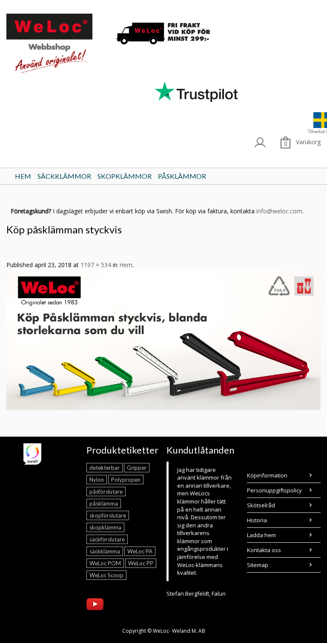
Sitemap (257, 565)
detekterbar (104, 467)
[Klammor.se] (56, 45)
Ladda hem (261, 535)
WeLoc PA (139, 551)
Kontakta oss (264, 550)
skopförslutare (107, 515)
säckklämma (104, 551)
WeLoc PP (140, 563)
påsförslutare (106, 491)
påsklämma (103, 503)
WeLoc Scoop (106, 575)
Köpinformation (267, 475)
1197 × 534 (95, 265)
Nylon (96, 479)
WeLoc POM (105, 563)
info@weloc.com (279, 211)
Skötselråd (261, 505)
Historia (257, 520)
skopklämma (105, 527)
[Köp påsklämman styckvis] (163, 339)
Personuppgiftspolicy (274, 490)
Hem (125, 265)
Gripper (136, 467)
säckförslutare (107, 539)
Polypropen (126, 479)
